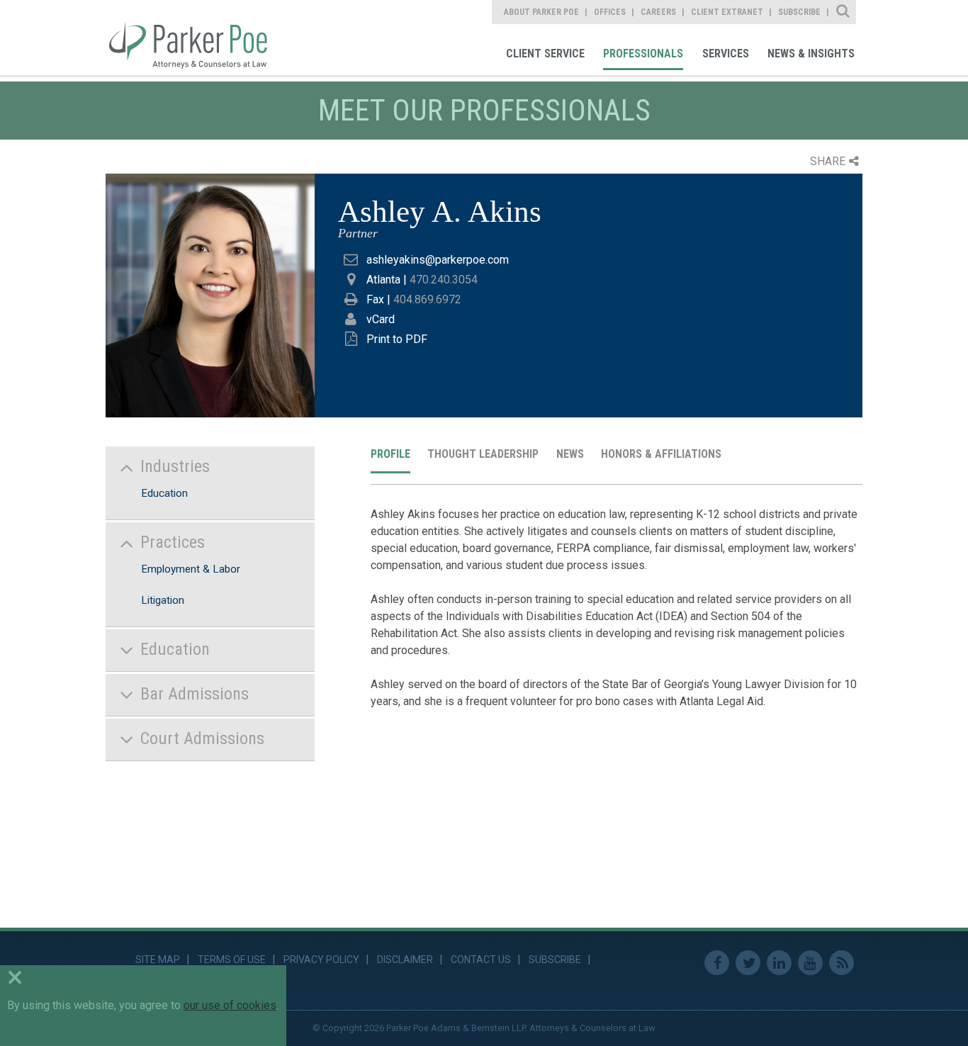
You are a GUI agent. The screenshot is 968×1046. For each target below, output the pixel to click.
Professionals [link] (643, 53)
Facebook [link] (716, 962)
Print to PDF (396, 339)
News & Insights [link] (811, 53)
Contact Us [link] (481, 959)
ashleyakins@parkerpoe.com (437, 259)
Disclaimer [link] (405, 959)
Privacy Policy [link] (321, 959)
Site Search (843, 12)
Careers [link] (658, 12)
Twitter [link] (748, 962)
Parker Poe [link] (196, 37)
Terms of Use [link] (232, 959)
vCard (380, 319)
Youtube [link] (810, 962)
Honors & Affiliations (661, 454)
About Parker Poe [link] (541, 12)
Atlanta (383, 279)
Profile (390, 454)
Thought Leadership (483, 454)
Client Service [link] (545, 53)
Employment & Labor (190, 569)
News (570, 454)
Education (164, 493)
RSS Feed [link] (841, 962)
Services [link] (725, 53)
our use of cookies (230, 1005)
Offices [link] (610, 12)
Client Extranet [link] (727, 12)
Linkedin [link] (779, 962)
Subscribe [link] (799, 12)
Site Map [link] (157, 959)
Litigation (162, 600)
